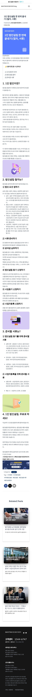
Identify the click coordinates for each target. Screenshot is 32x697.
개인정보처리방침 (19, 690)
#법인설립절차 (8, 480)
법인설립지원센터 (13, 1)
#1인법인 (10, 475)
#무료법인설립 (8, 477)
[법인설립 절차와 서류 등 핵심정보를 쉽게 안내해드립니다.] (9, 6)
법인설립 (14, 472)
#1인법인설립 (16, 475)
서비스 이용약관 (9, 690)
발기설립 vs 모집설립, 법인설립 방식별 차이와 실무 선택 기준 (15, 528)
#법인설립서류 (22, 477)
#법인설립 (15, 477)
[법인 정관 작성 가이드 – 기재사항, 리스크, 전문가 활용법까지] (16, 595)
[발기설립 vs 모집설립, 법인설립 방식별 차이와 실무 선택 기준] (16, 516)
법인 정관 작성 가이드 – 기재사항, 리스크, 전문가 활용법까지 (15, 607)
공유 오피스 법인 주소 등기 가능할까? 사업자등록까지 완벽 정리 (15, 567)
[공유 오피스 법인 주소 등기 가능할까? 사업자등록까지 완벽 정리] (16, 555)
